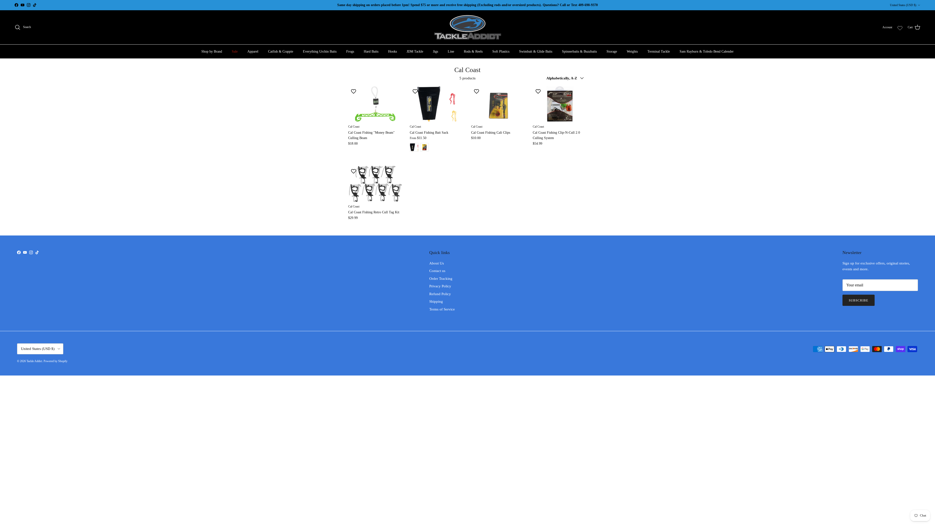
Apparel (252, 51)
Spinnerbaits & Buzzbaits (579, 51)
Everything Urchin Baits (320, 51)
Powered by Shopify (55, 361)
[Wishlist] (900, 27)
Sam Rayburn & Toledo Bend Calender (707, 51)
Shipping (436, 301)
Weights (632, 51)
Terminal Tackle (658, 51)
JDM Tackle (415, 51)
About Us (436, 263)
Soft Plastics (500, 51)
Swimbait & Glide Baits (535, 51)
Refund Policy (440, 294)
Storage (612, 51)
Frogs (350, 51)
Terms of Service (442, 309)
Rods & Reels (473, 51)
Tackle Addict (34, 361)
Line (451, 51)
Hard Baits (371, 51)
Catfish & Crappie (280, 51)
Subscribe (858, 300)
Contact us (437, 271)
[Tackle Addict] (467, 27)
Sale (235, 51)
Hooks (392, 51)
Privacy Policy (440, 286)
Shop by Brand (211, 51)
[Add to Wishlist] (354, 91)
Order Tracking (440, 279)
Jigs (435, 51)
